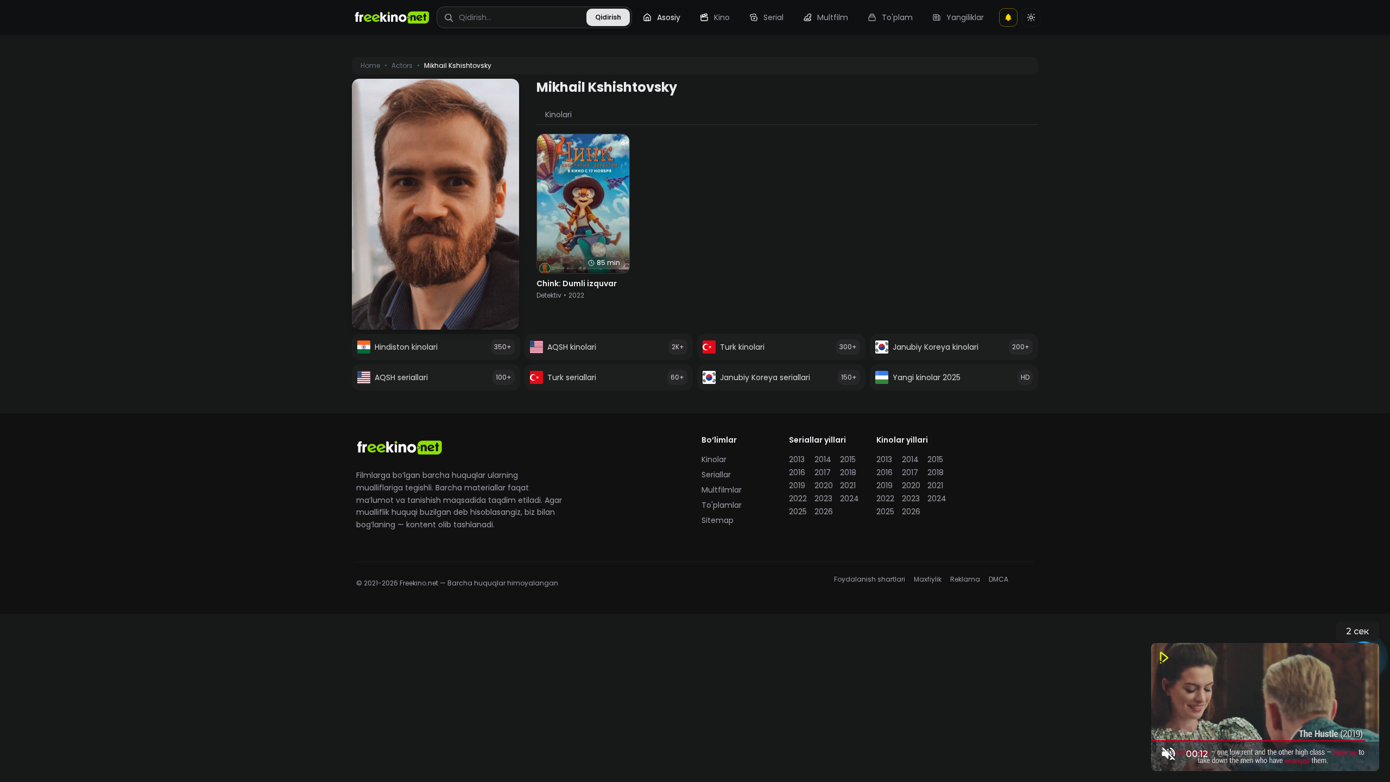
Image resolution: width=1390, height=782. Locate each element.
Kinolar (714, 459)
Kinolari (558, 114)
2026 (823, 511)
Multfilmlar (722, 489)
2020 (823, 485)
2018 (848, 472)
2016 (797, 472)
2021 (848, 485)
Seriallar (716, 474)
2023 (823, 498)
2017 (822, 472)
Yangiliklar (965, 17)
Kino (722, 17)
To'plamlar (722, 505)
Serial (773, 17)
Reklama (965, 579)
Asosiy (668, 17)
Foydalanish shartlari (869, 579)
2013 (797, 459)
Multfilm (832, 17)
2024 (849, 498)
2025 (798, 511)
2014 (822, 459)
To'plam (897, 17)
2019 (797, 485)
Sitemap (718, 520)
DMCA (998, 579)
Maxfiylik (928, 579)
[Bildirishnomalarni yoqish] (1008, 17)
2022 (798, 498)
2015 (848, 459)
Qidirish (608, 17)
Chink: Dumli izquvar (576, 283)
